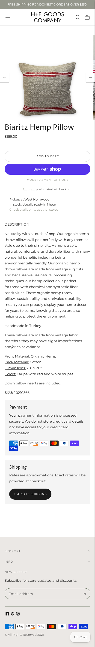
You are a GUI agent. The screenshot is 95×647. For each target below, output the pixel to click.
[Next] (90, 77)
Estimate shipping (30, 494)
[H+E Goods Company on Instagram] (18, 614)
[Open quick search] (78, 17)
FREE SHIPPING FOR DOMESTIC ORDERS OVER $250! (47, 4)
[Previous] (4, 77)
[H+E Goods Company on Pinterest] (12, 614)
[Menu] (8, 17)
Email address (20, 588)
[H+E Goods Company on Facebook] (7, 614)
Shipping (30, 189)
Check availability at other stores (33, 209)
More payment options (47, 179)
